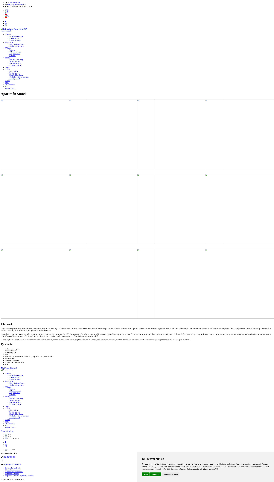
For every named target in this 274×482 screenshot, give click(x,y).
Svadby (7, 67)
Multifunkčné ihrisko (16, 75)
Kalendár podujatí (15, 65)
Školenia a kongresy (16, 59)
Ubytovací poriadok (12, 474)
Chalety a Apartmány (16, 46)
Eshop (7, 83)
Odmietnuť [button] (156, 474)
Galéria (7, 81)
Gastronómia (13, 71)
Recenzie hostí (14, 38)
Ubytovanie (9, 42)
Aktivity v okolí (14, 79)
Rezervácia (17, 29)
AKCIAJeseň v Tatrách (10, 87)
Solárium (12, 56)
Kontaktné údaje (15, 40)
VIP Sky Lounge (15, 52)
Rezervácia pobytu (7, 431)
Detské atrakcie (14, 73)
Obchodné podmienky (12, 470)
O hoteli (8, 34)
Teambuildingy (14, 61)
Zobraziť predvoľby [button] (170, 474)
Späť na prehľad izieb (9, 368)
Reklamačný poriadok (12, 468)
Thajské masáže (14, 54)
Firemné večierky (15, 63)
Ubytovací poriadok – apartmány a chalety (19, 476)
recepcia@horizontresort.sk (16, 4)
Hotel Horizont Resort (16, 44)
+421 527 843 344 (13, 3)
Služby (7, 69)
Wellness (8, 48)
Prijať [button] (146, 474)
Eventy (7, 58)
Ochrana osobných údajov (14, 472)
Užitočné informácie (16, 36)
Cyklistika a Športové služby (19, 77)
